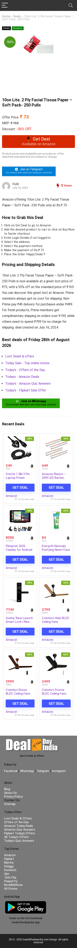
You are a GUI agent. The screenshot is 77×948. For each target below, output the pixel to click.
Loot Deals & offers (19, 356)
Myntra (9, 862)
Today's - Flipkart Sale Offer (25, 390)
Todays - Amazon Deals (22, 377)
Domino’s (10, 870)
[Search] (71, 5)
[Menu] (5, 5)
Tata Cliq (10, 877)
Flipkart (9, 859)
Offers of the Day (16, 822)
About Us (10, 793)
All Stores (10, 888)
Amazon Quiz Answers (19, 829)
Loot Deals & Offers (18, 818)
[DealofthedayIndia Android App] (25, 903)
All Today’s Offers (16, 837)
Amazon (17, 28)
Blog (7, 789)
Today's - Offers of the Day (25, 370)
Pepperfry (10, 881)
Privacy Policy (13, 796)
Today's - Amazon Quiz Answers (28, 383)
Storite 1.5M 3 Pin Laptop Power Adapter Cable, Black (20, 477)
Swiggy (9, 866)
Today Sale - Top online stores (27, 363)
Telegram (43, 771)
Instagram (58, 771)
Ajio (6, 874)
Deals (17, 16)
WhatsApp (27, 771)
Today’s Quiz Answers (19, 841)
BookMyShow (13, 885)
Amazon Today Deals (18, 826)
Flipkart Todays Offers (19, 833)
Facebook (11, 771)
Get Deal (20, 487)
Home (6, 16)
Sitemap (9, 804)
